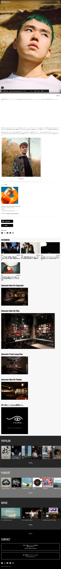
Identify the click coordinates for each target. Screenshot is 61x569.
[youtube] (10, 233)
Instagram (9, 213)
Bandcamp (16, 213)
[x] (5, 233)
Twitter (12, 213)
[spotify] (2, 233)
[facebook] (7, 233)
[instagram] (13, 233)
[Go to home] (5, 2)
